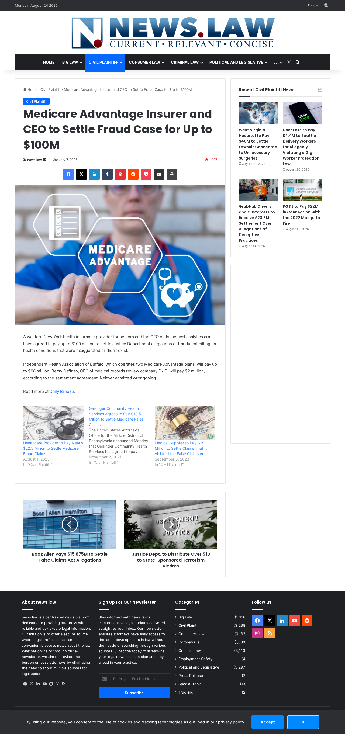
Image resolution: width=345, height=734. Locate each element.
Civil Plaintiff (103, 62)
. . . (276, 62)
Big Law (70, 62)
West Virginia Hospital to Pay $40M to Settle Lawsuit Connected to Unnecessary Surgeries (258, 144)
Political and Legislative (236, 62)
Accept (268, 722)
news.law (34, 160)
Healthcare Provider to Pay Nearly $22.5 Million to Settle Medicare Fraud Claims (53, 448)
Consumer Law (144, 62)
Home (49, 62)
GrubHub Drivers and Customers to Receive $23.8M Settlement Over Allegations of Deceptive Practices (257, 223)
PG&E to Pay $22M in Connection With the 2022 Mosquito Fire (301, 215)
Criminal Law (185, 62)
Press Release (190, 675)
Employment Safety (195, 659)
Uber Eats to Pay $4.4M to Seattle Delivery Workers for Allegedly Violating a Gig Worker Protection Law (301, 147)
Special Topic (190, 684)
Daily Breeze (62, 391)
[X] (31, 684)
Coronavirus (188, 642)
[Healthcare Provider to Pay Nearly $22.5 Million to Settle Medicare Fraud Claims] (53, 423)
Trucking (185, 692)
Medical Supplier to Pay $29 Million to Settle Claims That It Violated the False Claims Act (181, 448)
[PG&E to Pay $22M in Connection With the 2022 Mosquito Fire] (302, 190)
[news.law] (172, 32)
